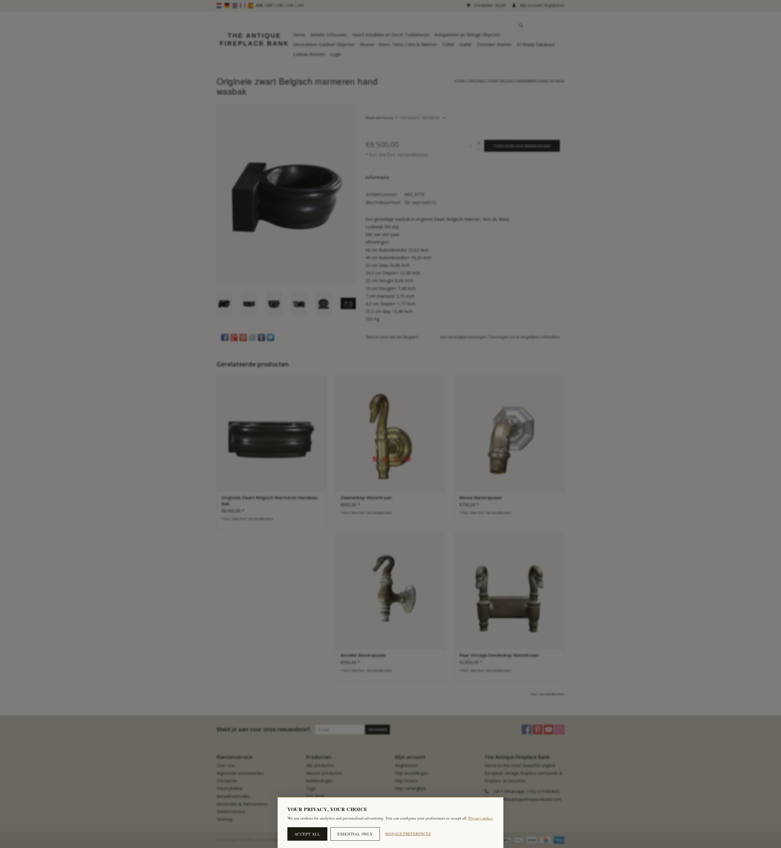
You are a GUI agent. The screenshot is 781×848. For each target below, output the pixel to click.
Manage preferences (408, 833)
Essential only (355, 834)
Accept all (307, 834)
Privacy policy (480, 818)
